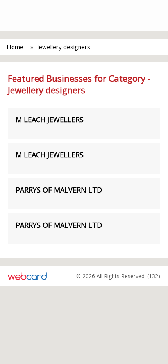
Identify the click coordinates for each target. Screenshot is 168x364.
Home (15, 47)
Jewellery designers (63, 47)
